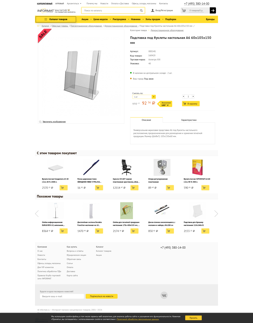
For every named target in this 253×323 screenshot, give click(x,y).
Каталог (100, 246)
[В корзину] (213, 10)
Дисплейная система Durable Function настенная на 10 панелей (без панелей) (89, 224)
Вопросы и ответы (75, 251)
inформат (56, 11)
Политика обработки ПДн (49, 271)
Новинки (135, 19)
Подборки (170, 19)
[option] (81, 76)
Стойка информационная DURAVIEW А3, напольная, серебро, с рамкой (52, 224)
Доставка (71, 271)
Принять (193, 318)
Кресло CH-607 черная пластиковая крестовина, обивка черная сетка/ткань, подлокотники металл (126, 180)
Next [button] (216, 213)
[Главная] (38, 25)
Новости (104, 3)
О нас (40, 251)
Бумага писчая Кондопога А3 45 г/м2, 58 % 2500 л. (55, 180)
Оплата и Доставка (120, 3)
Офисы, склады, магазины (144, 3)
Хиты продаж (153, 19)
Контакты (163, 3)
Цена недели (100, 19)
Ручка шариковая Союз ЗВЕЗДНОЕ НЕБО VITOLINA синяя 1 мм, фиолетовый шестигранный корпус (88, 180)
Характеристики (188, 120)
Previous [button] (37, 213)
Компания (42, 246)
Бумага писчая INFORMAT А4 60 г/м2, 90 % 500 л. (197, 180)
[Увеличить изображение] (81, 76)
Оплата (70, 267)
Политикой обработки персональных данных (138, 319)
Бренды (210, 19)
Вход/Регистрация (164, 10)
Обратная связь (74, 259)
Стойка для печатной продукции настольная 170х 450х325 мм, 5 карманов (126, 224)
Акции (85, 19)
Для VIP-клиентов (45, 267)
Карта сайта (72, 275)
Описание (146, 120)
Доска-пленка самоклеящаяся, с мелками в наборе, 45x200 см (161, 223)
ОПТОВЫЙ (59, 3)
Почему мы (92, 3)
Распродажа (119, 19)
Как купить (72, 246)
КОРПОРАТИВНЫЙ (44, 3)
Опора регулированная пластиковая (158, 180)
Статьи (70, 263)
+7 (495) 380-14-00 (196, 3)
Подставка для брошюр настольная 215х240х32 (194, 223)
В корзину (192, 103)
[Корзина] (184, 10)
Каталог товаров (103, 251)
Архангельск (73, 3)
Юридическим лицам (76, 255)
